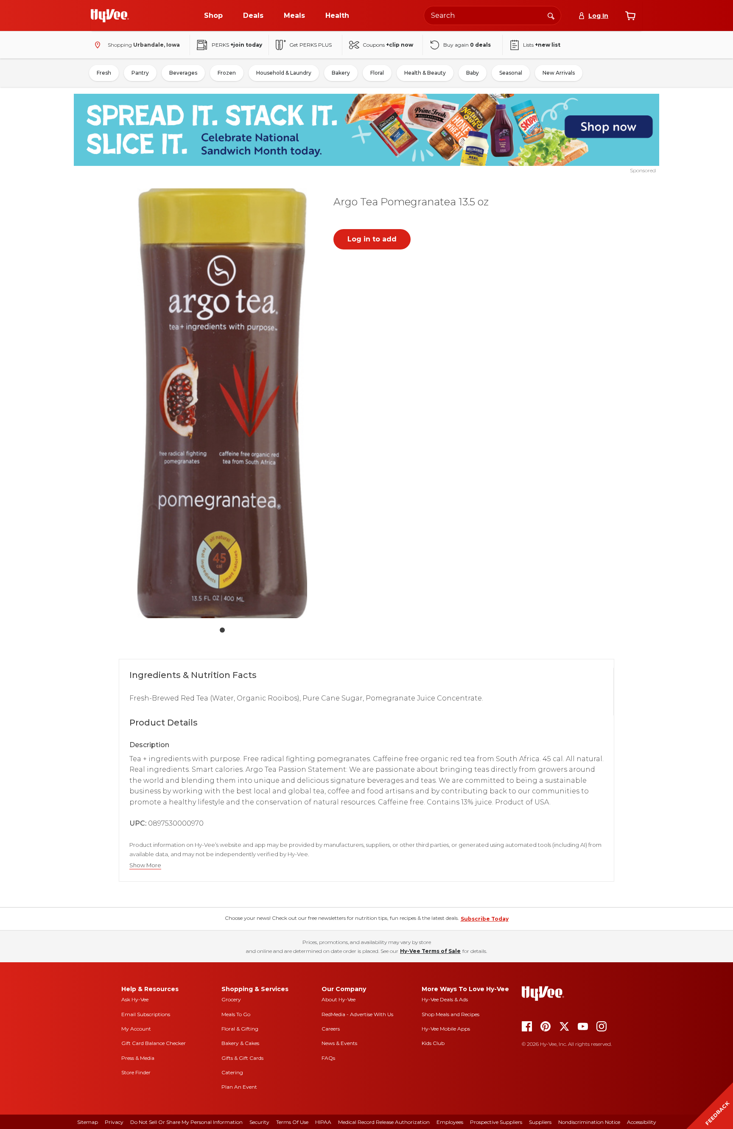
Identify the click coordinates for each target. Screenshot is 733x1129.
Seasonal (510, 73)
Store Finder (136, 1072)
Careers (331, 1028)
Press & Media (137, 1058)
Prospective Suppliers (496, 1122)
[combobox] (492, 15)
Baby (472, 73)
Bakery (341, 73)
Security (259, 1122)
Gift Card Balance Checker (153, 1043)
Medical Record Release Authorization (384, 1122)
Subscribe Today (485, 919)
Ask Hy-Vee (134, 999)
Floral (377, 73)
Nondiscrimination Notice (589, 1122)
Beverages (183, 73)
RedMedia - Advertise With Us (357, 1014)
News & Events (339, 1043)
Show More (145, 865)
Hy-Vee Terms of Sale (430, 951)
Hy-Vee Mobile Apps (446, 1028)
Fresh (104, 73)
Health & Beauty (425, 73)
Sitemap (87, 1122)
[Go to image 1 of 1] (222, 630)
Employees (449, 1122)
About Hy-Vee (338, 999)
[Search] (551, 15)
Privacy (114, 1122)
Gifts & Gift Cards (242, 1058)
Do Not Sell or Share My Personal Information (186, 1122)
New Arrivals (559, 73)
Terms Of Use (292, 1122)
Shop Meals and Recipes (450, 1014)
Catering (232, 1072)
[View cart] (630, 15)
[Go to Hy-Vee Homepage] (110, 15)
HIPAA (323, 1122)
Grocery (231, 999)
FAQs (328, 1058)
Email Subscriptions (145, 1014)
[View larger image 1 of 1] (222, 403)
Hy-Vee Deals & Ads (445, 999)
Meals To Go (235, 1014)
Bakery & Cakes (240, 1043)
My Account (136, 1028)
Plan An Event (239, 1087)
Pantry (140, 73)
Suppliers (540, 1122)
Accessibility (641, 1122)
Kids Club (433, 1043)
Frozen (227, 73)
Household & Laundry (283, 73)
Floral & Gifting (239, 1028)
